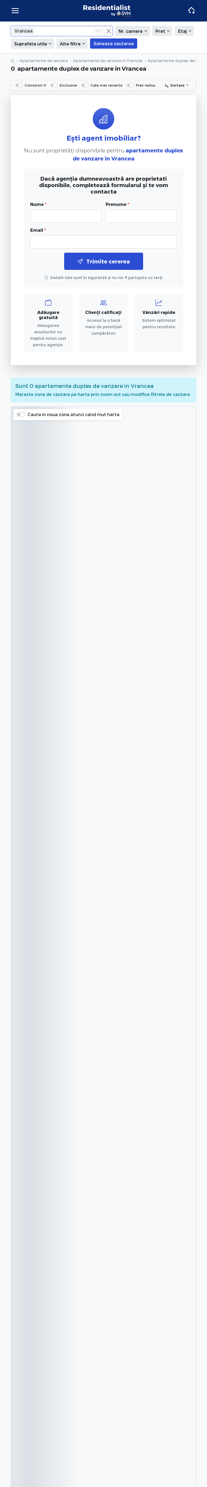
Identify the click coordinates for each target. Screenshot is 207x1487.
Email (38, 230)
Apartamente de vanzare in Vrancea (107, 60)
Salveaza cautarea (114, 43)
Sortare (177, 85)
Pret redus (145, 85)
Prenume (117, 204)
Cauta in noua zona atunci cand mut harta (73, 414)
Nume (38, 204)
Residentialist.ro (107, 10)
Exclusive (68, 85)
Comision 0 (35, 85)
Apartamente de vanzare (44, 60)
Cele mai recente (106, 85)
